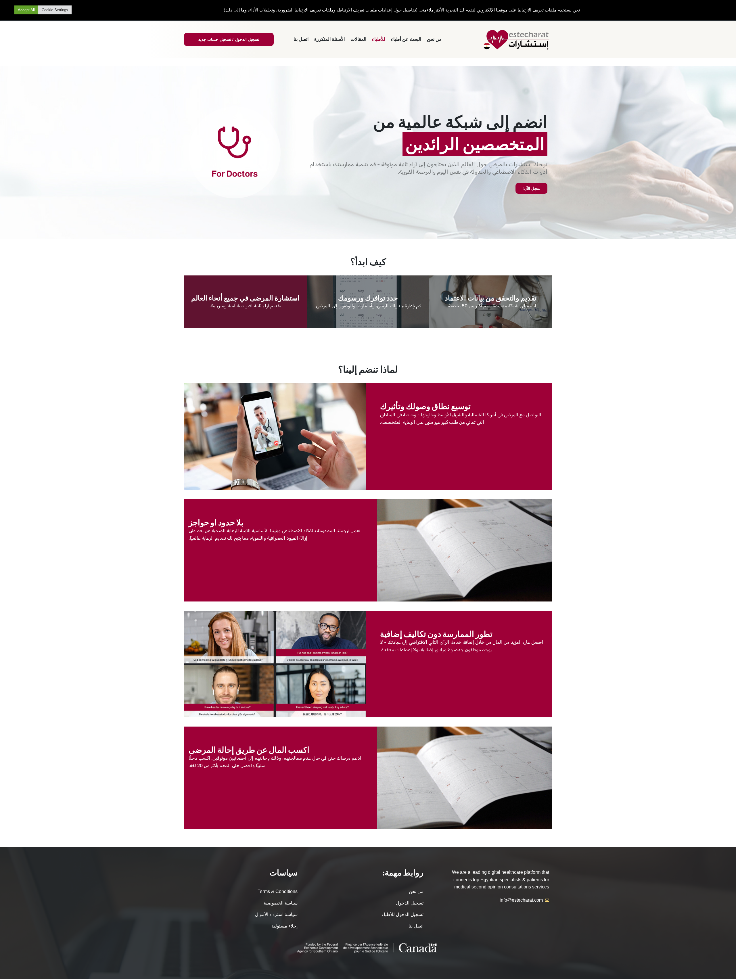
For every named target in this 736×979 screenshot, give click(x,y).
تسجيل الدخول (409, 903)
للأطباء (378, 39)
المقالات (358, 39)
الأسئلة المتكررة (329, 39)
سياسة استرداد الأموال (276, 914)
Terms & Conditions (278, 891)
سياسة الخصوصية (281, 903)
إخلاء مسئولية (284, 926)
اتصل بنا (301, 39)
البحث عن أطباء (406, 39)
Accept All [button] (26, 10)
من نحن (434, 39)
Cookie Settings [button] (55, 10)
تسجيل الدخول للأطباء (402, 914)
